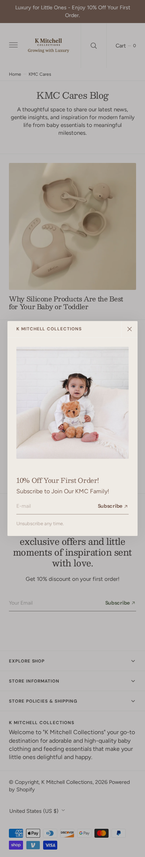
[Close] (129, 329)
